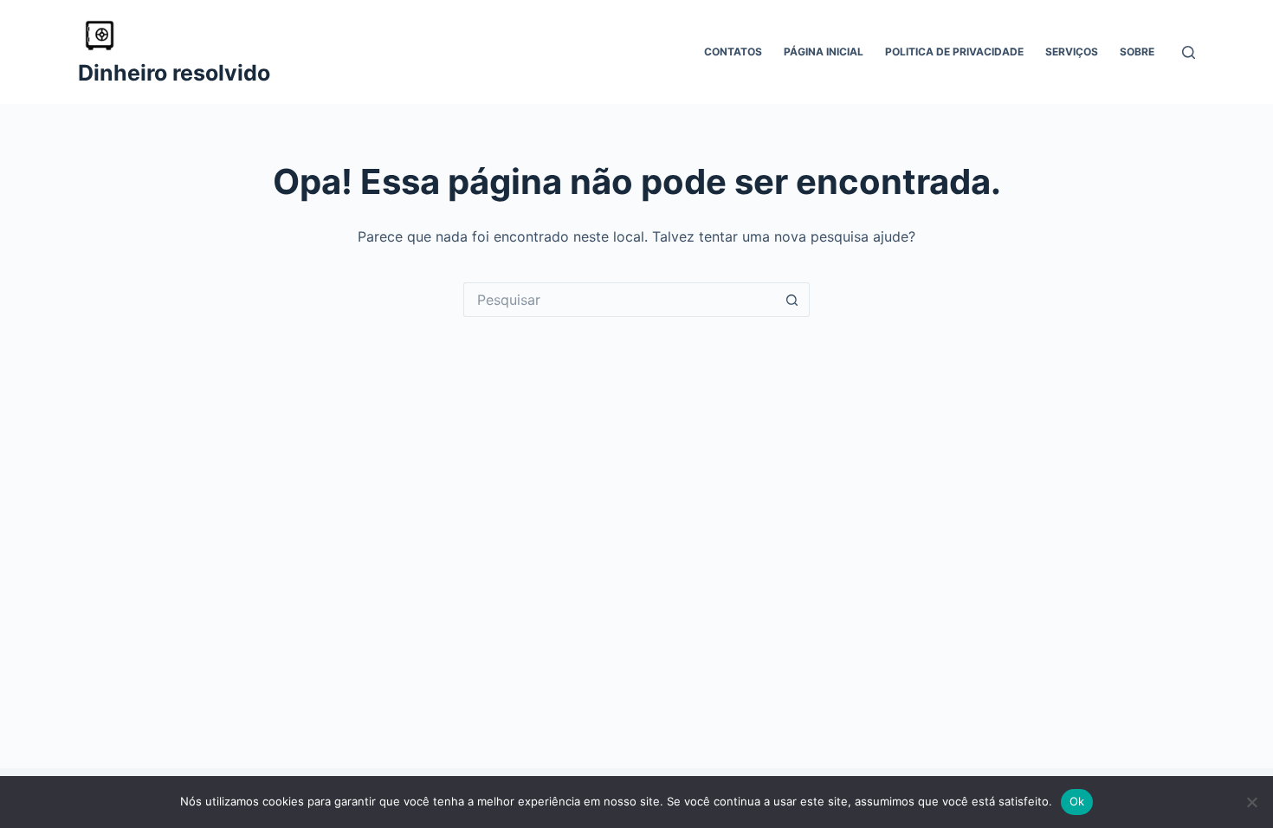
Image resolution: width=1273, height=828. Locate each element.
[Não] (1251, 802)
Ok (1077, 801)
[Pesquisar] (1188, 52)
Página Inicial (823, 51)
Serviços (1071, 51)
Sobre (1137, 51)
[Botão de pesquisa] (792, 299)
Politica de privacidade (954, 51)
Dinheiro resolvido (174, 73)
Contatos (733, 51)
